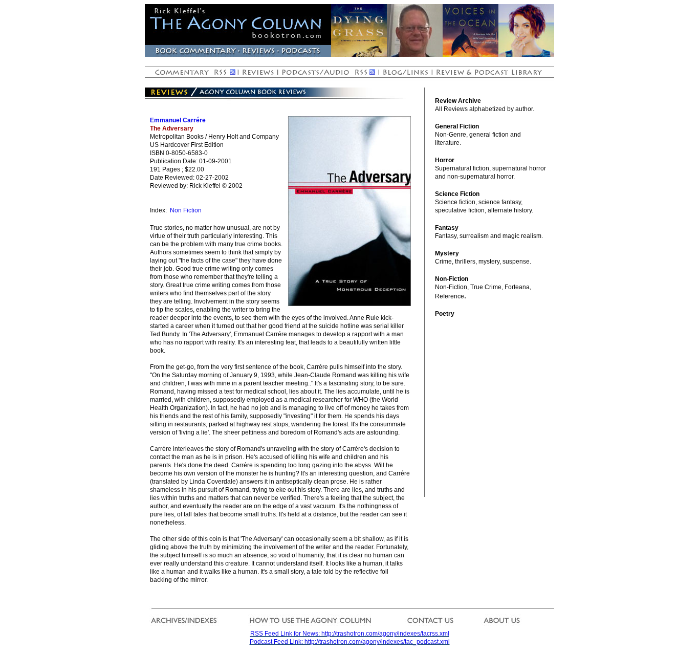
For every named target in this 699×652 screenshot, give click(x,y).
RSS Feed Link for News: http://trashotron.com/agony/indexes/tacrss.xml (349, 633)
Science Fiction (457, 194)
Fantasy (446, 227)
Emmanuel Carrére (178, 120)
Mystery (447, 253)
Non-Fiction (451, 278)
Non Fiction (186, 210)
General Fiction (457, 126)
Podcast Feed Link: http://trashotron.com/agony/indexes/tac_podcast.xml (350, 641)
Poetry (444, 313)
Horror (444, 160)
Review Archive (458, 100)
